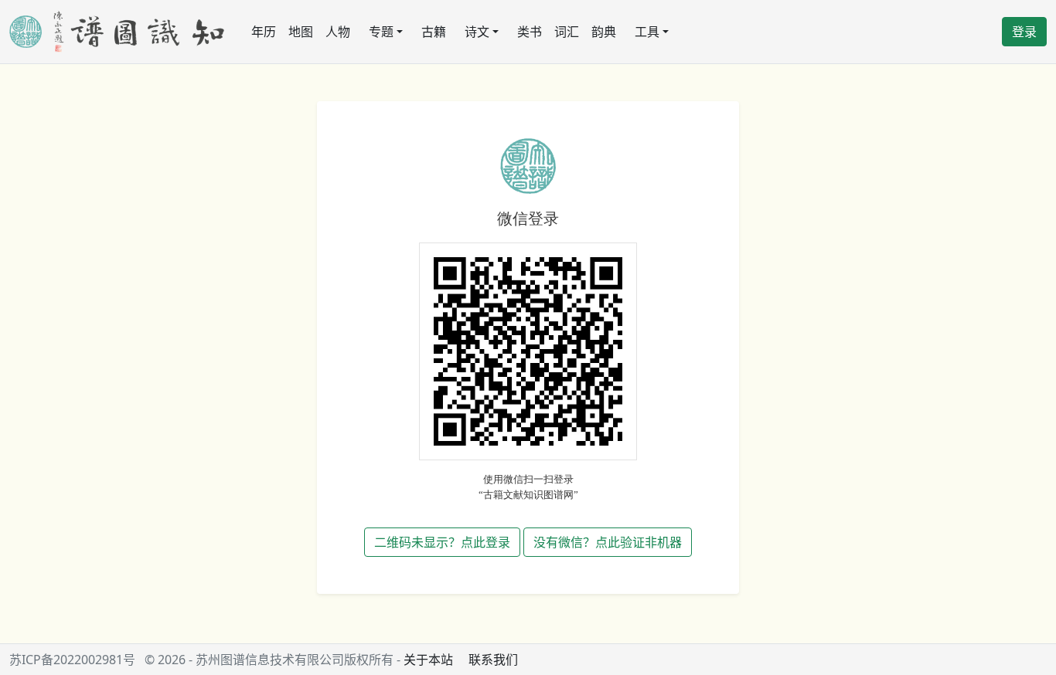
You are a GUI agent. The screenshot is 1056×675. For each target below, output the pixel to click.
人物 (337, 31)
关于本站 (428, 659)
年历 (263, 31)
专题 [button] (381, 31)
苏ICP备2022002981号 (72, 659)
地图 (300, 31)
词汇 (566, 31)
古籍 (433, 31)
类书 (529, 31)
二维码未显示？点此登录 (442, 542)
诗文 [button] (477, 31)
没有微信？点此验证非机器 (607, 542)
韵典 (603, 31)
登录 (1024, 31)
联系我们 (493, 659)
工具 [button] (647, 31)
